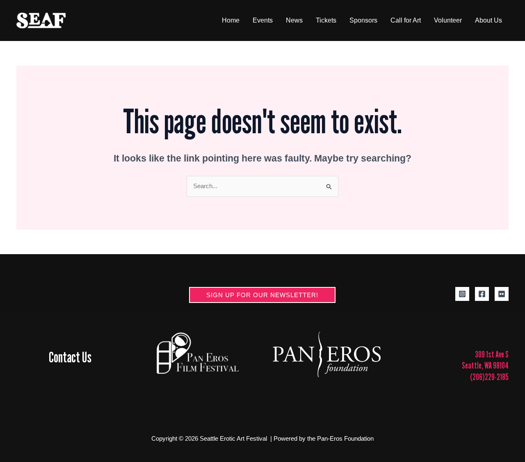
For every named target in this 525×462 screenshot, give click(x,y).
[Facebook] (482, 294)
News (294, 20)
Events (263, 20)
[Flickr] (502, 294)
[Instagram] (462, 294)
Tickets (326, 20)
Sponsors (363, 20)
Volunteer (448, 20)
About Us (488, 20)
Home (231, 20)
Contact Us (70, 357)
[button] (262, 295)
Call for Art (405, 20)
